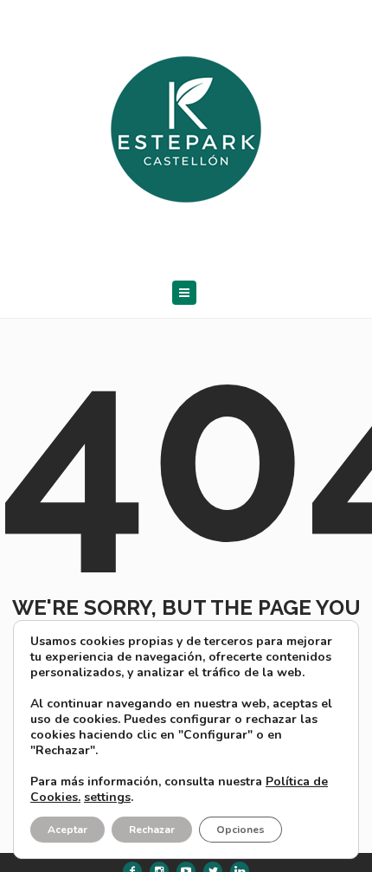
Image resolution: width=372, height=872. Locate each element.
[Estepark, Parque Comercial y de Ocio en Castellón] (186, 125)
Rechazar (152, 829)
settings (107, 797)
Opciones (240, 829)
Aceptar (67, 829)
